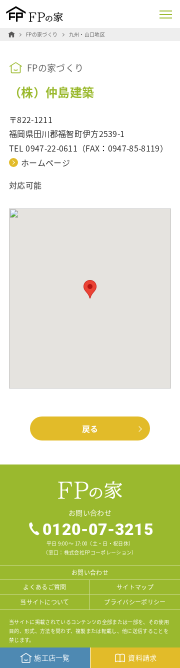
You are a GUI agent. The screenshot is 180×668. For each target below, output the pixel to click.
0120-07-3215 (98, 529)
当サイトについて (45, 602)
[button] (90, 289)
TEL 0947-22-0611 (43, 148)
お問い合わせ (90, 572)
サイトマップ (135, 586)
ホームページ (45, 162)
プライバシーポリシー (135, 602)
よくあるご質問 (44, 586)
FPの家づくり (42, 34)
